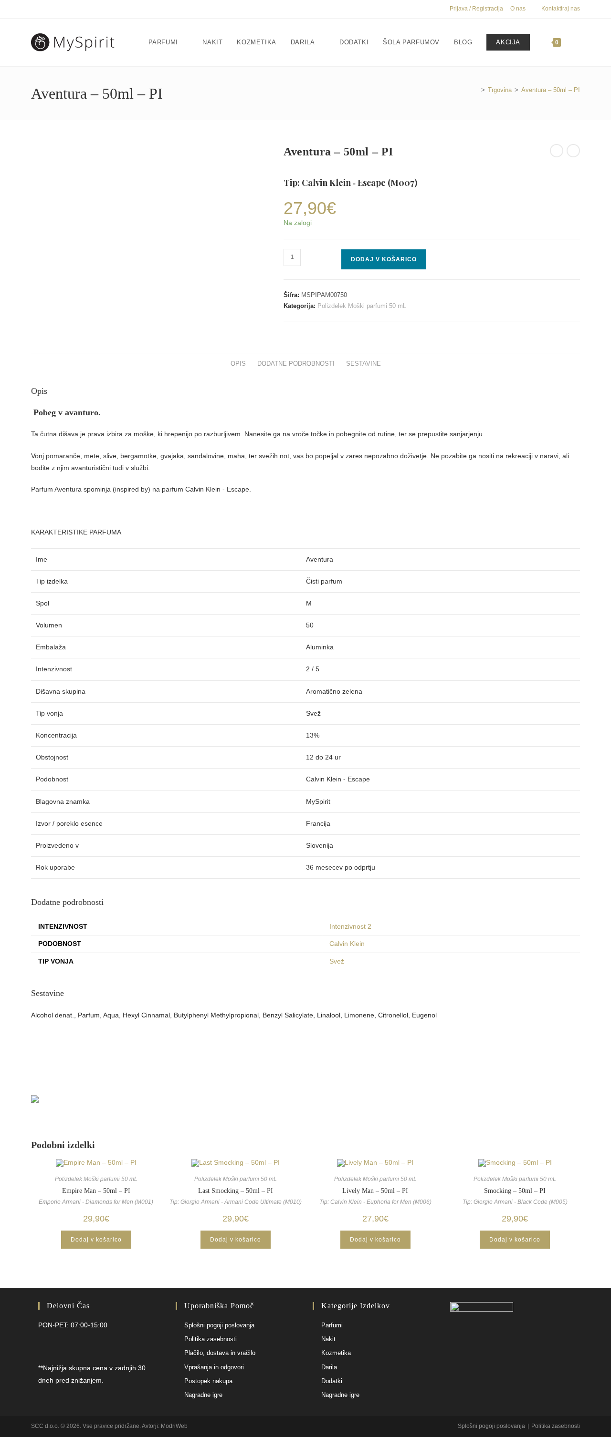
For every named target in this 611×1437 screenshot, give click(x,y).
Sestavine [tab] (363, 363)
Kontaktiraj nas (560, 8)
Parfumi (332, 1325)
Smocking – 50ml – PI (515, 1190)
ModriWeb (174, 1426)
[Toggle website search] (577, 42)
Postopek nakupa (208, 1381)
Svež (336, 961)
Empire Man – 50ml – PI (96, 1190)
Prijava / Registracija (476, 8)
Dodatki (331, 1381)
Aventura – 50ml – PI (550, 89)
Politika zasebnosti (210, 1339)
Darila (329, 1367)
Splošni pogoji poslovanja (219, 1325)
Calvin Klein (347, 943)
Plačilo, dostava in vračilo (219, 1352)
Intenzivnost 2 (350, 926)
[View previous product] (556, 150)
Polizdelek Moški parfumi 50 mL (361, 305)
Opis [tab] (238, 363)
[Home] (476, 89)
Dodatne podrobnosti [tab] (296, 363)
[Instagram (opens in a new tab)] (44, 9)
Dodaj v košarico (384, 259)
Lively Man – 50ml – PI (375, 1190)
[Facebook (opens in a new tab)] (35, 9)
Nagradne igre (203, 1394)
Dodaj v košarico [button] (96, 1239)
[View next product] (573, 150)
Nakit (328, 1339)
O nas (518, 8)
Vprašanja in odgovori (214, 1367)
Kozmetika (336, 1352)
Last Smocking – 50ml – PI (235, 1190)
